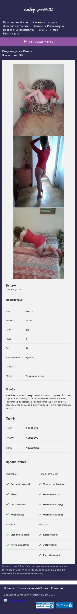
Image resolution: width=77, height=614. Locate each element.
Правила (9, 588)
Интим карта (11, 33)
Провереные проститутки (19, 30)
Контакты (57, 588)
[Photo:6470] (38, 100)
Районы (42, 30)
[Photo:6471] (38, 172)
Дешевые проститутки (16, 26)
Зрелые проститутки (44, 22)
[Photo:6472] (38, 243)
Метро (54, 30)
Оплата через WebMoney (33, 588)
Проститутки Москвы (16, 22)
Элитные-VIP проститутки (49, 26)
